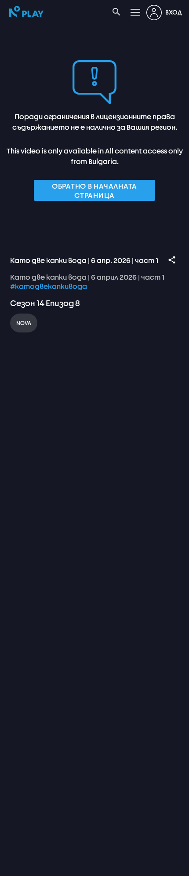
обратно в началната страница (94, 190)
